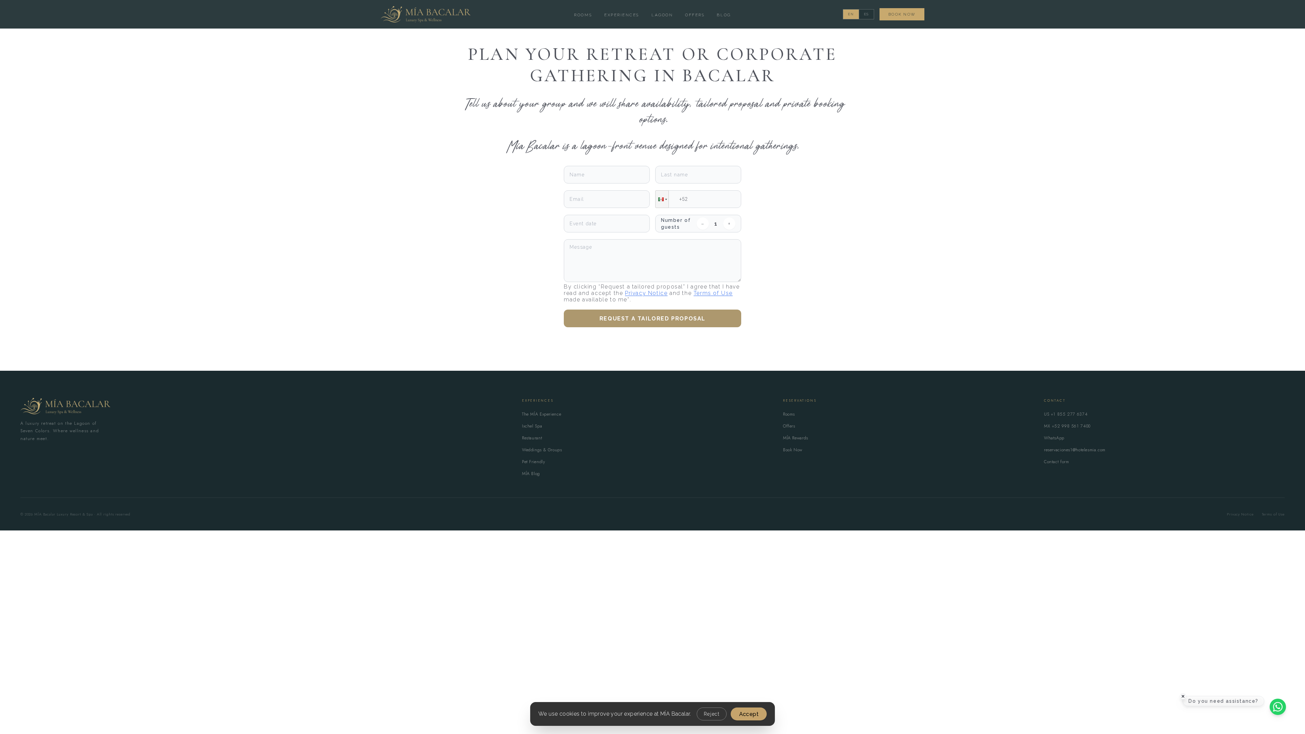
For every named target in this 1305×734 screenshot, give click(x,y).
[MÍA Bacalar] (65, 406)
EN (851, 14)
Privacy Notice (646, 293)
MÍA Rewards (795, 438)
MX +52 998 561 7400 (1067, 426)
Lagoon (662, 15)
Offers (694, 15)
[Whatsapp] (1278, 707)
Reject (712, 714)
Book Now (902, 14)
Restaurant (532, 438)
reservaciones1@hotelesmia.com (1075, 450)
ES (866, 14)
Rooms (583, 15)
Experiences (621, 15)
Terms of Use (713, 293)
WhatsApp (1054, 438)
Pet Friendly (533, 462)
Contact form (1056, 462)
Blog (724, 15)
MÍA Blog (531, 474)
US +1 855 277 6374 (1066, 414)
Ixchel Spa (532, 426)
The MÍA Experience (541, 414)
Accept (749, 714)
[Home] (426, 14)
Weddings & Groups (542, 450)
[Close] (1183, 696)
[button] (662, 199)
